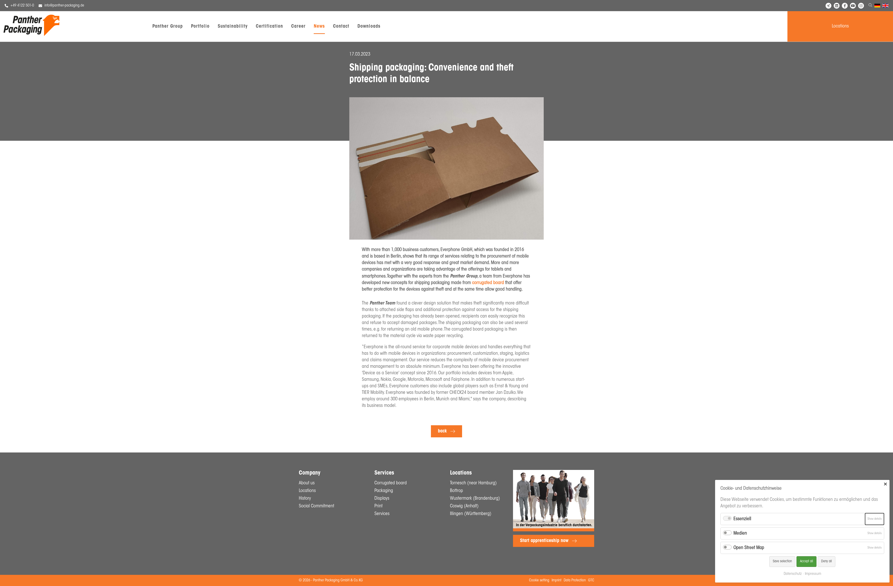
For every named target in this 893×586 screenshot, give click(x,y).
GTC (591, 580)
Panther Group (167, 26)
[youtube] (853, 6)
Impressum (813, 574)
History (305, 498)
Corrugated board (390, 483)
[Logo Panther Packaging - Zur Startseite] (31, 35)
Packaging (383, 491)
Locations (840, 26)
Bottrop (456, 491)
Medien (740, 533)
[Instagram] (861, 6)
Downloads (368, 26)
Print (378, 506)
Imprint (556, 580)
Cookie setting (539, 580)
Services (382, 514)
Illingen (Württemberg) (470, 514)
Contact (341, 26)
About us (307, 483)
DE (876, 6)
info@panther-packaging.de (64, 5)
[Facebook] (845, 6)
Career (298, 26)
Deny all (826, 561)
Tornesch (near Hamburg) (473, 483)
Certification (269, 26)
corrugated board (488, 283)
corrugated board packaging (477, 329)
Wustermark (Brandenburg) (475, 498)
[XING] (828, 6)
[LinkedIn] (837, 6)
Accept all (806, 561)
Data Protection (575, 580)
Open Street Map (748, 548)
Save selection (782, 561)
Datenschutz (793, 574)
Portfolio (200, 26)
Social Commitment (316, 506)
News (319, 26)
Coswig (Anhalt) (464, 506)
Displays (381, 498)
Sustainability (233, 26)
